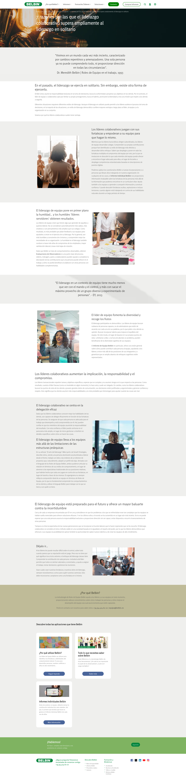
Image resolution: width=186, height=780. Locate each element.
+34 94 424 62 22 (100, 608)
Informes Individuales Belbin (52, 701)
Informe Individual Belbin (121, 175)
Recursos (51, 11)
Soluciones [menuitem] (100, 4)
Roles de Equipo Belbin (92, 764)
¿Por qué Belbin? (51, 4)
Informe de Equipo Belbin (103, 345)
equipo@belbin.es (116, 608)
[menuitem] (52, 4)
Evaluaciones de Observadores (48, 254)
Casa (45, 11)
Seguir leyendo (54, 673)
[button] (145, 4)
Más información (54, 722)
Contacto (113, 4)
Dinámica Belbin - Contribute (110, 773)
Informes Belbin (90, 766)
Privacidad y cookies (91, 768)
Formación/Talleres (82, 4)
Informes (66, 4)
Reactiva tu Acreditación (112, 768)
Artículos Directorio (62, 11)
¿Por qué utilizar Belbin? (50, 652)
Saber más (93, 673)
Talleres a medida (110, 770)
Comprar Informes (131, 4)
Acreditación (109, 766)
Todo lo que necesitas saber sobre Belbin (91, 654)
